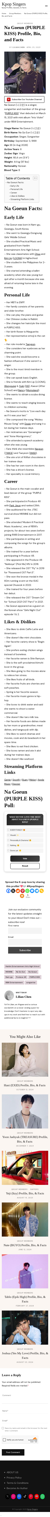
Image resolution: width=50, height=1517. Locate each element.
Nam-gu (9, 977)
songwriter (31, 982)
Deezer (16, 784)
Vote (25, 859)
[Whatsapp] (27, 891)
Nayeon (39, 448)
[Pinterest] (23, 891)
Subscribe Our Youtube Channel (27, 99)
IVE (27, 386)
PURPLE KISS (12, 113)
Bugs (25, 779)
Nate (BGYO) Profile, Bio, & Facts (25, 1245)
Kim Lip (8, 258)
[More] (22, 896)
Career (14, 192)
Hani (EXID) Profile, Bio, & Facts (25, 1085)
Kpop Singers (14, 4)
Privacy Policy (14, 1477)
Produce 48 (21, 977)
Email (10, 937)
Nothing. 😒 (14, 845)
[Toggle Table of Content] (34, 178)
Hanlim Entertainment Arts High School (22, 966)
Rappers (34, 1189)
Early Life (15, 186)
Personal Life (17, 189)
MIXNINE (9, 972)
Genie (7, 779)
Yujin (21, 386)
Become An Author (17, 1488)
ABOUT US (12, 1472)
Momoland (32, 390)
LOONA (18, 258)
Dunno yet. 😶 (15, 851)
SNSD (33, 453)
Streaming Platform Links (22, 199)
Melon (32, 779)
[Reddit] (18, 891)
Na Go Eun (20, 972)
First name (13, 925)
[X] (13, 891)
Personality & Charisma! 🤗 (20, 840)
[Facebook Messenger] (32, 891)
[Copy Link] (41, 891)
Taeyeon (30, 344)
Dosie (28, 423)
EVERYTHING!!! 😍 (17, 830)
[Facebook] (8, 891)
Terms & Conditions (18, 1483)
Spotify (16, 779)
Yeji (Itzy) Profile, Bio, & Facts (25, 1193)
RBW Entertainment (14, 982)
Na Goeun (33, 972)
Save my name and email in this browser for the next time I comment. (26, 1429)
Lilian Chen (18, 47)
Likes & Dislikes (18, 196)
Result (25, 866)
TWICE (8, 453)
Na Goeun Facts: (15, 182)
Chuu (37, 254)
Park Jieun (15, 505)
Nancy (21, 390)
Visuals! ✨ (14, 835)
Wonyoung (10, 386)
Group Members (25, 23)
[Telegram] (37, 891)
